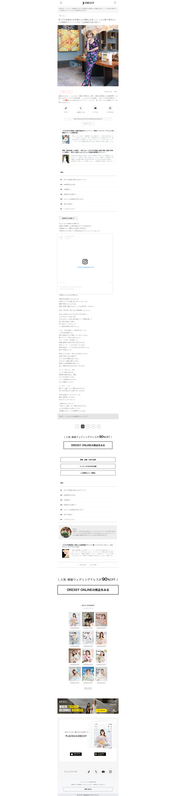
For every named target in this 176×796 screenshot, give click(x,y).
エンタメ (68, 8)
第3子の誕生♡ (68, 204)
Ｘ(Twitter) (81, 112)
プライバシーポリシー (88, 784)
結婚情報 (74, 8)
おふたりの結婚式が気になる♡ (74, 199)
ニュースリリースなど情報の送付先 (88, 782)
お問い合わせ (88, 789)
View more (88, 688)
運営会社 (73, 784)
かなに (75, 529)
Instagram (110, 112)
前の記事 (82, 565)
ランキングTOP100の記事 (88, 466)
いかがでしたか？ (69, 209)
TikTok (66, 112)
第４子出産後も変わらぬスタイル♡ (75, 179)
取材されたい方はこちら (99, 784)
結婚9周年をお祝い (70, 184)
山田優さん (67, 189)
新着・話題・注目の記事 (88, 460)
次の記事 (94, 565)
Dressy (88, 3)
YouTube (95, 112)
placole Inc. (86, 794)
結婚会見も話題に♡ (70, 194)
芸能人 (63, 16)
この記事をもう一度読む (88, 473)
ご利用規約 (79, 784)
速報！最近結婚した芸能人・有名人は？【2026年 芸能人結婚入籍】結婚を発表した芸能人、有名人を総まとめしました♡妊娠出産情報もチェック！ (87, 151)
